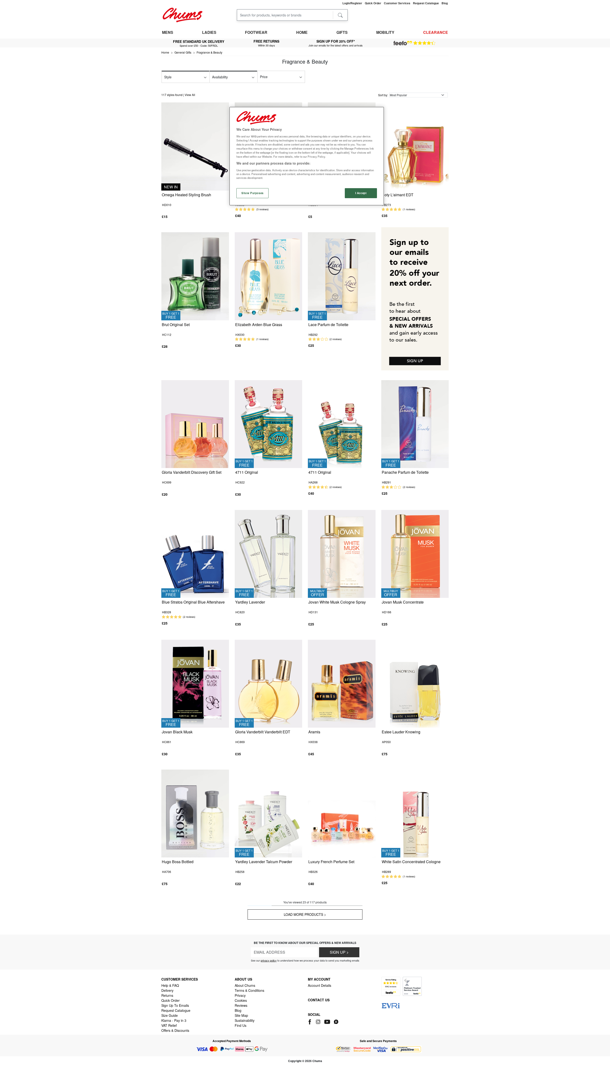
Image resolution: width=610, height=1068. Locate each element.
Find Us (240, 1025)
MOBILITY (385, 32)
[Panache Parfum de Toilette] (415, 424)
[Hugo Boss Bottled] (195, 813)
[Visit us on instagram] (318, 1021)
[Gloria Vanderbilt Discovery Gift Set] (195, 424)
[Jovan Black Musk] (195, 683)
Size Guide (169, 1015)
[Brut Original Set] (195, 276)
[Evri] (390, 1005)
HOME (302, 32)
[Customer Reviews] (414, 43)
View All (190, 95)
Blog (238, 1010)
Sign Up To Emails (175, 1005)
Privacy (240, 995)
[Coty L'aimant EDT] (415, 146)
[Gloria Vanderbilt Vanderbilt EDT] (268, 683)
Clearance (435, 32)
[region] (306, 156)
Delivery (167, 990)
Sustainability (244, 1020)
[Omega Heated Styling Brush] (195, 146)
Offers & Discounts (175, 1030)
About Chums (245, 985)
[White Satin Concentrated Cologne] (415, 813)
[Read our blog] (336, 1021)
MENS (167, 32)
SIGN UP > (339, 952)
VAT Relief (169, 1025)
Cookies (241, 1000)
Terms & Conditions (249, 990)
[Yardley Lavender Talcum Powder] (268, 813)
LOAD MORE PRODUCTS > (305, 914)
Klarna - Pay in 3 (173, 1020)
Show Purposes (252, 193)
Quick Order (170, 1000)
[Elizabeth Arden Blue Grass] (268, 276)
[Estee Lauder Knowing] (415, 683)
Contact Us (319, 999)
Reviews (241, 1005)
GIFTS (342, 32)
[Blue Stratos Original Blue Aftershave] (195, 553)
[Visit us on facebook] (310, 1021)
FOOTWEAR (256, 32)
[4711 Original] (268, 424)
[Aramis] (342, 683)
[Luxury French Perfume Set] (342, 813)
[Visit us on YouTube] (327, 1021)
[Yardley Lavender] (268, 553)
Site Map (241, 1015)
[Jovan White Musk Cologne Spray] (342, 553)
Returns (167, 995)
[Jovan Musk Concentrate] (415, 553)
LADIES (209, 32)
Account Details (319, 985)
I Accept (361, 193)
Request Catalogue (175, 1010)
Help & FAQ (170, 985)
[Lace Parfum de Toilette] (342, 276)
